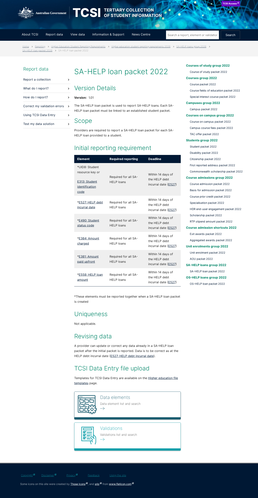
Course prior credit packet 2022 (210, 196)
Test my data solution (38, 124)
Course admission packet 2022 (210, 183)
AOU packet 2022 (201, 258)
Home (25, 46)
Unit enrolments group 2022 (207, 246)
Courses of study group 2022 (208, 65)
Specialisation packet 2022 (207, 202)
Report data (54, 34)
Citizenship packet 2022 (205, 159)
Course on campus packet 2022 (210, 121)
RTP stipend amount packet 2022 (211, 221)
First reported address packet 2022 (212, 165)
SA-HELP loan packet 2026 (37, 50)
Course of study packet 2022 (208, 71)
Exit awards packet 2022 (206, 234)
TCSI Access (230, 3)
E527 (172, 184)
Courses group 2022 (201, 78)
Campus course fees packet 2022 (211, 127)
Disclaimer (47, 475)
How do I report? (35, 97)
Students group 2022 (202, 140)
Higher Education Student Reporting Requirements (78, 46)
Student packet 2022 (203, 146)
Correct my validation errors (43, 106)
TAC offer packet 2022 (204, 134)
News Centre (141, 34)
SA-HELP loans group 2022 (206, 265)
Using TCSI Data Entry (39, 115)
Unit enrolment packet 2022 (207, 252)
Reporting (40, 46)
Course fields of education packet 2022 (215, 90)
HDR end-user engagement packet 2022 (215, 209)
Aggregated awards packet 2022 (211, 240)
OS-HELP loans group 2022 (206, 277)
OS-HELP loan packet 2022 (207, 283)
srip (97, 484)
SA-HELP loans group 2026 (191, 46)
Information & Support (108, 34)
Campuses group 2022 (203, 103)
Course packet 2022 (203, 84)
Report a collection (37, 79)
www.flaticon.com (120, 484)
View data (77, 34)
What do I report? (36, 88)
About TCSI (30, 34)
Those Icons (77, 484)
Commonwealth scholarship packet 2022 (216, 171)
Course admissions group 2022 (209, 177)
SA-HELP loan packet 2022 (207, 271)
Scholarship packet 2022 (206, 215)
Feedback (94, 475)
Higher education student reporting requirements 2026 (140, 46)
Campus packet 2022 (203, 109)
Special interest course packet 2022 (213, 96)
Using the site (118, 475)
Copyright (27, 475)
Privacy (70, 475)
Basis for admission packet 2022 (211, 190)
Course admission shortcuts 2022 (211, 227)
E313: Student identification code (87, 186)
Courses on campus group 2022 (210, 115)
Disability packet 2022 (204, 152)
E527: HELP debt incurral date (132, 356)
